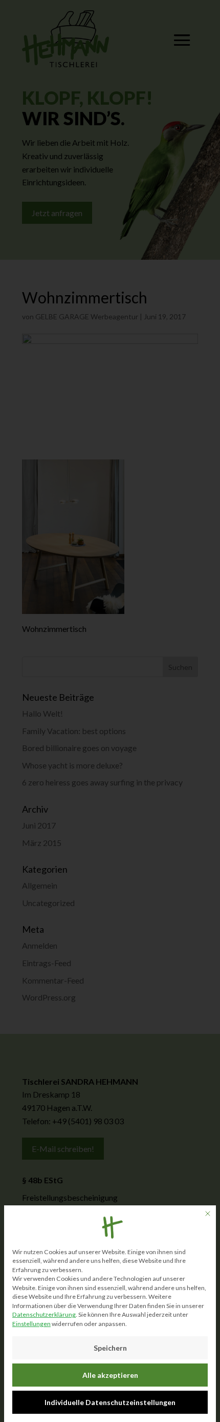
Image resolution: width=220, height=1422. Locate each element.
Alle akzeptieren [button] (110, 1375)
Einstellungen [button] (31, 1324)
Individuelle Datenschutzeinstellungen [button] (110, 1402)
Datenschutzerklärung (44, 1314)
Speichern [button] (110, 1347)
